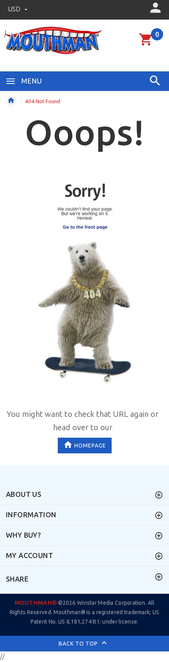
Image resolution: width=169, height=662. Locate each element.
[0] (146, 44)
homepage (90, 445)
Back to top (79, 643)
